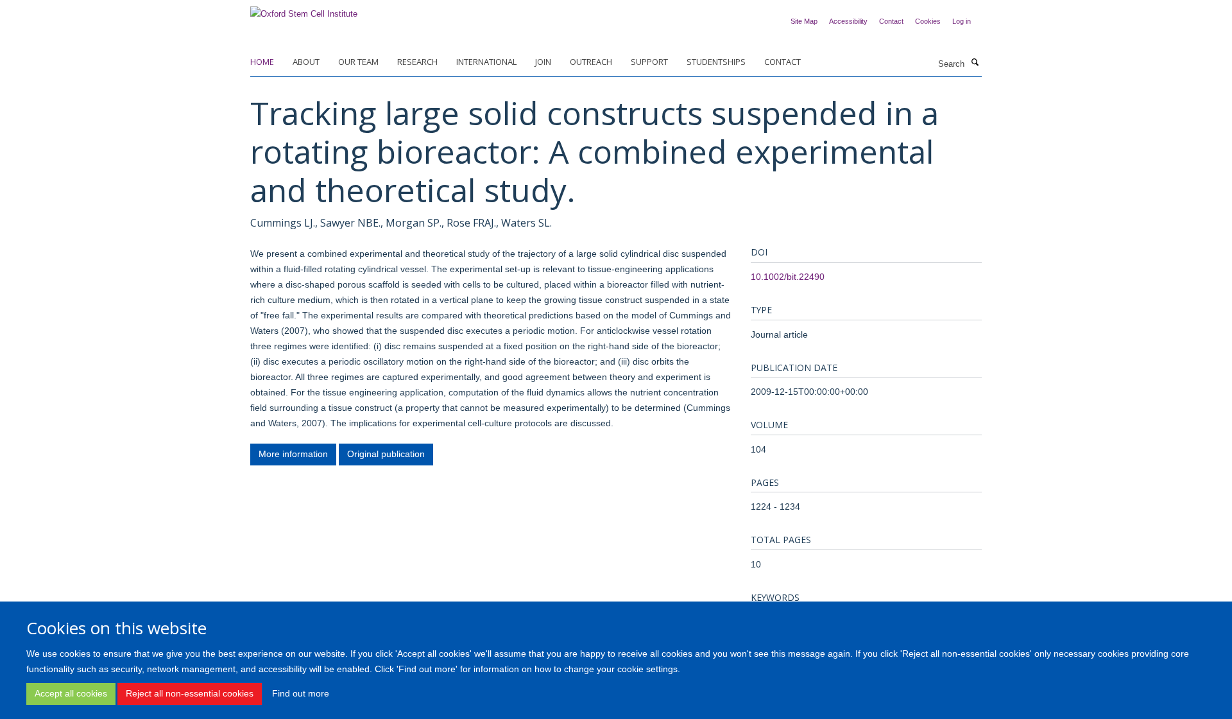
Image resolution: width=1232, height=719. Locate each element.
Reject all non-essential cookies (189, 693)
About (306, 61)
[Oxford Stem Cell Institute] (303, 10)
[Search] (975, 63)
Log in (961, 21)
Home (262, 61)
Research (417, 61)
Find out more (300, 693)
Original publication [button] (386, 454)
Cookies (928, 21)
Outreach (591, 61)
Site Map (804, 21)
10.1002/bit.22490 (788, 277)
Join (543, 61)
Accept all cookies (71, 693)
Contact (891, 21)
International (486, 61)
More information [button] (293, 454)
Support (649, 61)
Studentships (716, 61)
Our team (358, 61)
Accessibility (848, 21)
